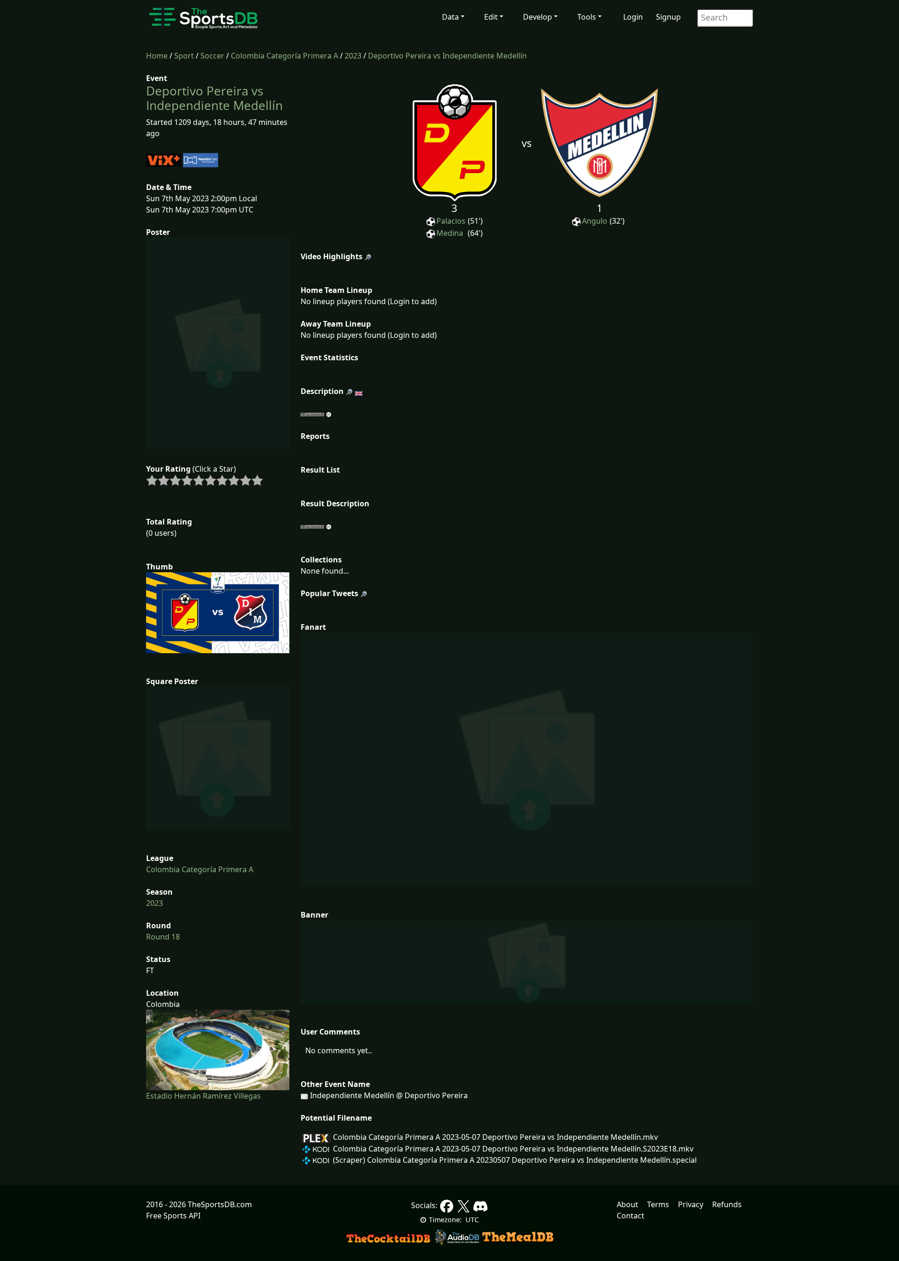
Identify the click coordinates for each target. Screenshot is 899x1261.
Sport (184, 56)
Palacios (450, 221)
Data (450, 17)
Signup (668, 17)
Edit (491, 17)
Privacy (690, 1204)
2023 (353, 56)
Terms (658, 1204)
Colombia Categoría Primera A (284, 56)
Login (633, 17)
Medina (449, 233)
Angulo (594, 221)
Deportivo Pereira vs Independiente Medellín (447, 56)
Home (157, 56)
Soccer (212, 56)
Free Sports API (173, 1215)
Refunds (727, 1204)
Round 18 (163, 937)
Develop (537, 17)
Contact (630, 1215)
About (627, 1204)
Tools (586, 17)
